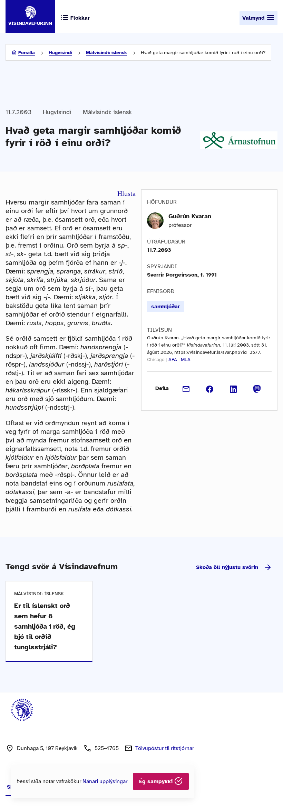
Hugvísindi (60, 53)
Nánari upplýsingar (104, 781)
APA (172, 359)
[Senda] (186, 388)
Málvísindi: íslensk (106, 53)
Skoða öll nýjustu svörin (227, 567)
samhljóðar (165, 306)
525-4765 (107, 748)
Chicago (156, 359)
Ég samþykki (156, 781)
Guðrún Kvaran (189, 216)
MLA (186, 359)
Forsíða (26, 53)
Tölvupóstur (164, 748)
